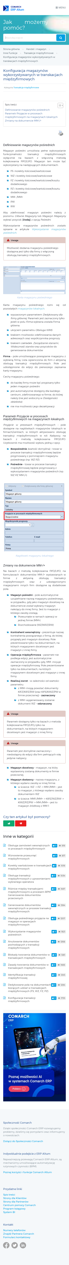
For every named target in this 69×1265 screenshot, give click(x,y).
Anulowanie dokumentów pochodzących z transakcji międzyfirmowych (23, 944)
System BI (9, 1212)
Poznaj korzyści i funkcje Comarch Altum (27, 1172)
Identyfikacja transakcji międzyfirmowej (21, 976)
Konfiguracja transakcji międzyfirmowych (21, 999)
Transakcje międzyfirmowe (26, 87)
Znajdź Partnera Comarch (18, 1233)
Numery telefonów (14, 1230)
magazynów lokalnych (31, 308)
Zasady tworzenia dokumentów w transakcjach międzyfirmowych (28, 966)
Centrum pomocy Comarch (19, 1205)
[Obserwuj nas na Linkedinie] (23, 1249)
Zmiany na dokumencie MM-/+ (23, 120)
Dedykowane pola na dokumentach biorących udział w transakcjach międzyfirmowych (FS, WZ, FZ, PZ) (29, 988)
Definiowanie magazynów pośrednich (27, 109)
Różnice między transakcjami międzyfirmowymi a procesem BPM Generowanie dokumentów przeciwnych (29, 893)
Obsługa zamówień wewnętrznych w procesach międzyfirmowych (29, 847)
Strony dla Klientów (14, 1198)
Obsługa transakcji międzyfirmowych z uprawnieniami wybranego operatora (29, 878)
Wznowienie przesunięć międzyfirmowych (22, 857)
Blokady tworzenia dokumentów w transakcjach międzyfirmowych (29, 956)
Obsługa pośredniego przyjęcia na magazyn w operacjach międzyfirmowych (28, 921)
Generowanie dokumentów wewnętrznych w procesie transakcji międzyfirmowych (29, 908)
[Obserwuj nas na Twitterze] (14, 1249)
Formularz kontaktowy (16, 1237)
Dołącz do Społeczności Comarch (23, 1141)
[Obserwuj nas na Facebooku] (6, 1249)
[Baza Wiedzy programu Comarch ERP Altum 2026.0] (13, 7)
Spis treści (9, 1194)
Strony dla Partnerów (15, 1201)
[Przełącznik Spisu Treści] (58, 105)
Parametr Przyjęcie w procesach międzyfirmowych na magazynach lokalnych (31, 115)
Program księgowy (14, 1208)
